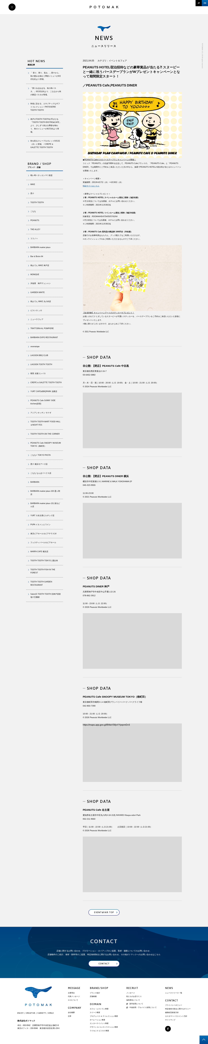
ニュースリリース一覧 (173, 993)
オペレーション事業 (97, 1020)
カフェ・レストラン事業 (99, 1009)
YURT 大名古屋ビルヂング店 (42, 515)
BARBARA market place (40, 247)
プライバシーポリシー (173, 1005)
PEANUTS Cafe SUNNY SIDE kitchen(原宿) (42, 402)
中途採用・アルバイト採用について (143, 1007)
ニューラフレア (36, 319)
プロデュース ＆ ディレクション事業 (104, 1016)
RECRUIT (132, 988)
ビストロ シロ (36, 310)
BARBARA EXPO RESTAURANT (44, 337)
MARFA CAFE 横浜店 (39, 551)
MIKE (32, 184)
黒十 (32, 193)
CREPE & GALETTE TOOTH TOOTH (46, 382)
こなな (33, 211)
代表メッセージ (74, 996)
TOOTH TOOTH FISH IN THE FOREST (42, 571)
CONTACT (171, 1000)
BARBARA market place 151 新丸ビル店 (45, 505)
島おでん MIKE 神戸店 (39, 265)
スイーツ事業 (95, 1012)
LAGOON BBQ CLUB (39, 355)
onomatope (34, 346)
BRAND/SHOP (99, 988)
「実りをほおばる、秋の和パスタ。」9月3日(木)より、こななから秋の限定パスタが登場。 (45, 91)
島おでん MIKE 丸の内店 (40, 301)
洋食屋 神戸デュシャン (40, 283)
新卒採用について (136, 1004)
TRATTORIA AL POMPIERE (43, 328)
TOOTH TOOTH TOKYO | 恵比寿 (44, 560)
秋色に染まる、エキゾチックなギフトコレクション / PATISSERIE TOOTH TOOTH (45, 107)
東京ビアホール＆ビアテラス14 (43, 534)
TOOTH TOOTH (37, 202)
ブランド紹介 (95, 993)
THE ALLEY (35, 229)
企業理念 (71, 993)
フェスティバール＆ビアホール (43, 542)
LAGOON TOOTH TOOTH (41, 364)
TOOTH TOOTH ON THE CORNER (45, 434)
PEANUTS (34, 220)
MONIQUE (34, 274)
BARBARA (34, 482)
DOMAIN (95, 1004)
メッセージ (130, 993)
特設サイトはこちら (91, 186)
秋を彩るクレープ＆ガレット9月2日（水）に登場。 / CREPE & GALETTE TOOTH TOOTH (45, 144)
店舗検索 (93, 996)
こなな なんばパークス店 (40, 473)
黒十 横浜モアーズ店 (39, 464)
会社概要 (71, 1012)
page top (204, 1040)
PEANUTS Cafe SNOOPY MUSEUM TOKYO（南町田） (45, 444)
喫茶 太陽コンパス (38, 373)
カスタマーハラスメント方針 (176, 1016)
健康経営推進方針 (172, 1012)
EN (205, 3)
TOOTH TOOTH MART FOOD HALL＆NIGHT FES (45, 423)
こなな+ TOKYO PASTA (40, 455)
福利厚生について (133, 1000)
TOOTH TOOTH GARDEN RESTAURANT (41, 583)
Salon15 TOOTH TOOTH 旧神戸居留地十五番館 (45, 595)
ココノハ (34, 238)
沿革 (69, 1016)
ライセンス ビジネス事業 (99, 1031)
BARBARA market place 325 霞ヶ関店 (45, 492)
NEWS (169, 988)
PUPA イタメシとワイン (40, 524)
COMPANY (75, 1007)
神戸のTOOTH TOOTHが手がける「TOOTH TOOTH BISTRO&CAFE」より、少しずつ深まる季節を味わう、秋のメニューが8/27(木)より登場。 (45, 125)
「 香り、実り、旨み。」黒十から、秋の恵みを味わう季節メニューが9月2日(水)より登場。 (45, 76)
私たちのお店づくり (134, 996)
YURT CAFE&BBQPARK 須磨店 (43, 391)
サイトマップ (170, 1020)
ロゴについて (73, 1000)
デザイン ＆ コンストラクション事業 (104, 1027)
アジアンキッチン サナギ (40, 413)
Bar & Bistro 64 (36, 256)
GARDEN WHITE (37, 292)
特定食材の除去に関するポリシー (178, 1009)
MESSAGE (74, 988)
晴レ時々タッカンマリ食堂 (41, 175)
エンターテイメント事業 (99, 1023)
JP (199, 3)
